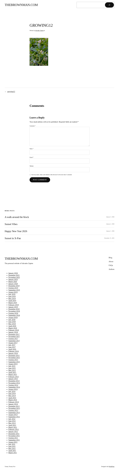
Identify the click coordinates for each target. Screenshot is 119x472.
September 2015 (14, 362)
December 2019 (14, 286)
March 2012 (12, 427)
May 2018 (12, 324)
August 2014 (13, 389)
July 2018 (11, 320)
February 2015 (13, 377)
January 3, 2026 (110, 217)
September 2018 (14, 315)
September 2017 (14, 341)
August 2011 (12, 442)
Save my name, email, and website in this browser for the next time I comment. (51, 174)
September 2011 (14, 440)
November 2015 (14, 358)
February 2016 (13, 351)
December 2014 (14, 381)
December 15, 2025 (109, 238)
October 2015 (13, 360)
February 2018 (13, 330)
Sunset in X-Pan (13, 238)
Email (32, 157)
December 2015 (14, 356)
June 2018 (12, 322)
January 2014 (13, 404)
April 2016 (12, 349)
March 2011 (12, 453)
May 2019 (12, 299)
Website (32, 166)
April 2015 (12, 372)
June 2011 (12, 446)
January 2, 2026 (110, 224)
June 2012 (12, 421)
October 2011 (13, 438)
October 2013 (13, 410)
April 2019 (12, 301)
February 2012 (13, 429)
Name (32, 148)
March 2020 (12, 282)
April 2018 (12, 326)
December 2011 (13, 434)
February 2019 (13, 305)
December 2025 (14, 275)
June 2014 (12, 393)
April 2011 (12, 451)
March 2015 (12, 375)
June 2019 (12, 296)
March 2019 (12, 303)
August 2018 (13, 317)
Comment (33, 126)
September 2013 (14, 413)
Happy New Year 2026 (16, 231)
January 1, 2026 (110, 231)
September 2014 (14, 387)
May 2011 (12, 448)
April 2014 (12, 398)
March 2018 (12, 328)
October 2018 (13, 313)
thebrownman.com (21, 5)
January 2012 (13, 432)
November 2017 (14, 336)
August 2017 (13, 343)
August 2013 (13, 415)
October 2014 (13, 385)
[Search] (109, 5)
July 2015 (11, 366)
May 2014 (12, 396)
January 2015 (13, 379)
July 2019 (11, 294)
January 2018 (13, 332)
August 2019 (13, 292)
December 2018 (14, 309)
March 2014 (12, 400)
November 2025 (14, 277)
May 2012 (12, 423)
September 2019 (14, 290)
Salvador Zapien (39, 30)
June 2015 (12, 368)
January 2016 (13, 353)
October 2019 (13, 288)
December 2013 (14, 406)
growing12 (11, 91)
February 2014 (13, 402)
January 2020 (13, 284)
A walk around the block (17, 217)
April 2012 (12, 425)
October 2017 (13, 339)
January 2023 (13, 279)
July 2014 (11, 391)
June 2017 (12, 347)
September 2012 (14, 417)
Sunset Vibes (11, 224)
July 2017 (11, 345)
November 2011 (14, 436)
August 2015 (13, 364)
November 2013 (14, 408)
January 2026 (13, 273)
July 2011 (11, 444)
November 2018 (14, 311)
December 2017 (14, 334)
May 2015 (12, 370)
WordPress (111, 466)
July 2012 (11, 419)
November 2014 (14, 383)
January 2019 (13, 307)
